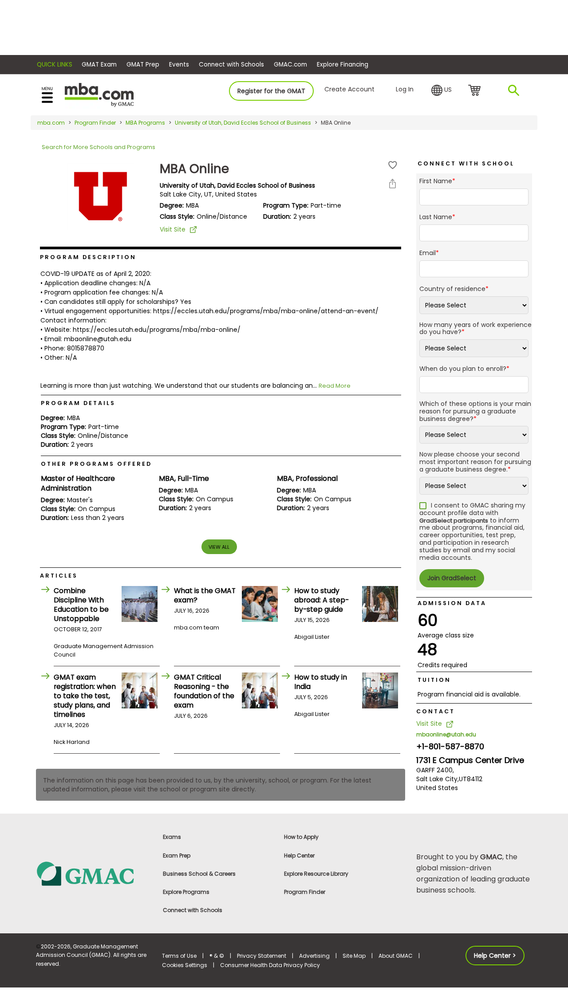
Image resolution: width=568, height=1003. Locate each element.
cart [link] (476, 91)
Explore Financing (342, 64)
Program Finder (95, 122)
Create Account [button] (349, 89)
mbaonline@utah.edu (446, 734)
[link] (94, 873)
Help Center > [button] (495, 955)
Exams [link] (172, 837)
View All (219, 547)
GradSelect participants (453, 520)
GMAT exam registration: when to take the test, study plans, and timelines (85, 696)
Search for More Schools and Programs (98, 147)
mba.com (51, 122)
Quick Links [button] (54, 64)
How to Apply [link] (301, 837)
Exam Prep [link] (176, 855)
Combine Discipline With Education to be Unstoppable (81, 605)
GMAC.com (290, 64)
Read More (335, 385)
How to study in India (320, 682)
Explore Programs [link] (186, 892)
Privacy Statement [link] (261, 956)
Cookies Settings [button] (184, 965)
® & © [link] (216, 956)
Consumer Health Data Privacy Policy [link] (270, 965)
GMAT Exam (99, 64)
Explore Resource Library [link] (316, 873)
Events (179, 64)
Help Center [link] (299, 855)
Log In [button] (405, 89)
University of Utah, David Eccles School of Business (243, 122)
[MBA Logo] (99, 94)
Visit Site (172, 229)
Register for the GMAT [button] (271, 91)
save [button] (392, 165)
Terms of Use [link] (179, 956)
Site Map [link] (354, 956)
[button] (441, 90)
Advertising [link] (314, 956)
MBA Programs (145, 122)
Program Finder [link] (304, 892)
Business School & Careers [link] (199, 873)
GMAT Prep (142, 64)
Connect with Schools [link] (192, 910)
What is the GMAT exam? (205, 595)
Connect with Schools (231, 64)
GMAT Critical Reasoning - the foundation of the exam (204, 691)
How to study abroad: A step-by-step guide (321, 600)
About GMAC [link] (396, 956)
